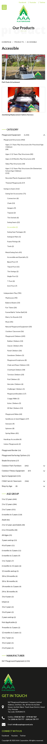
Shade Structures (9, 460)
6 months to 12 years (10, 566)
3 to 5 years (6, 607)
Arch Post (11, 286)
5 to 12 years (7, 499)
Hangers (10, 208)
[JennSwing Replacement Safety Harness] (23, 99)
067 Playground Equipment (13, 661)
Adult (4, 520)
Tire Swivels (11, 218)
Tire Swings (11, 271)
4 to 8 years (6, 545)
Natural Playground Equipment (16, 327)
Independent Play (10, 293)
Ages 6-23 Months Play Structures (18, 159)
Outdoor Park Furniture (11, 465)
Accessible (11, 227)
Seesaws (8, 424)
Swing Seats (12, 222)
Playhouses (9, 298)
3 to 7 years (6, 638)
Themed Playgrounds (13, 183)
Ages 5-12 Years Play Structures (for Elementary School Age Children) (23, 169)
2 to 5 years (6, 509)
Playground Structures (12, 140)
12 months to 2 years (10, 632)
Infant (4, 602)
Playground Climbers (13, 336)
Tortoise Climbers (14, 375)
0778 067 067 (31, 717)
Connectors (11, 198)
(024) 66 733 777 (17, 719)
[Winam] (8, 682)
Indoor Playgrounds (11, 444)
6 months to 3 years (10, 550)
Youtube (33, 2)
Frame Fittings (12, 241)
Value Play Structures (13, 164)
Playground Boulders (15, 394)
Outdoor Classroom (12, 331)
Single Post (11, 276)
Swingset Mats (13, 237)
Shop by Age (7, 486)
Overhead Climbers (14, 370)
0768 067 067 (19, 717)
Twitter (42, 2)
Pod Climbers (12, 379)
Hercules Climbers (14, 384)
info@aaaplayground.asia (23, 724)
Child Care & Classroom (11, 481)
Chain (9, 203)
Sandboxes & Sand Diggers (15, 419)
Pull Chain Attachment (11, 82)
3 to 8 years (6, 612)
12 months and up (9, 571)
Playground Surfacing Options (14, 455)
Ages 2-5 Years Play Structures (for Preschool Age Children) (24, 146)
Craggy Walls (12, 398)
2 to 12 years (7, 504)
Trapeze (10, 213)
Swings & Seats (9, 189)
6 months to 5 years (10, 514)
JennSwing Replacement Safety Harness (18, 115)
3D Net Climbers (13, 408)
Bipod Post (11, 262)
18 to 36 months (8, 581)
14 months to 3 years (10, 586)
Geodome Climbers (14, 355)
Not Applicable (8, 622)
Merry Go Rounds (12, 317)
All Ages (5, 535)
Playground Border (10, 450)
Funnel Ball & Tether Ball (14, 312)
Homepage (6, 42)
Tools (9, 246)
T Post (9, 281)
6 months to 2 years (10, 555)
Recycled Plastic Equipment (15, 178)
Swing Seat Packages (15, 232)
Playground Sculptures (15, 360)
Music (7, 322)
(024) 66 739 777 (32, 719)
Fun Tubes (9, 307)
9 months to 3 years (10, 627)
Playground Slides (12, 414)
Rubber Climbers (13, 341)
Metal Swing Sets (12, 252)
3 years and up (7, 540)
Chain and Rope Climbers (16, 365)
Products (19, 42)
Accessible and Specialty (16, 257)
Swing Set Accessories (14, 194)
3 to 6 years (6, 643)
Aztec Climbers (13, 403)
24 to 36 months (8, 591)
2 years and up (7, 617)
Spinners (8, 428)
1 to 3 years (6, 561)
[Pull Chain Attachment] (23, 67)
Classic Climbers (13, 346)
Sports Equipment (9, 476)
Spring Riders (10, 433)
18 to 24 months (8, 576)
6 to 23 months (8, 530)
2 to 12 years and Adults (12, 525)
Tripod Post (11, 267)
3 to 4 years (6, 596)
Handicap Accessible (11, 439)
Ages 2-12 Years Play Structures (17, 154)
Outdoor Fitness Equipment (13, 470)
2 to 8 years (6, 648)
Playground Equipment (11, 135)
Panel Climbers (12, 351)
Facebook (22, 2)
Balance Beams (11, 303)
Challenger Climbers (14, 389)
